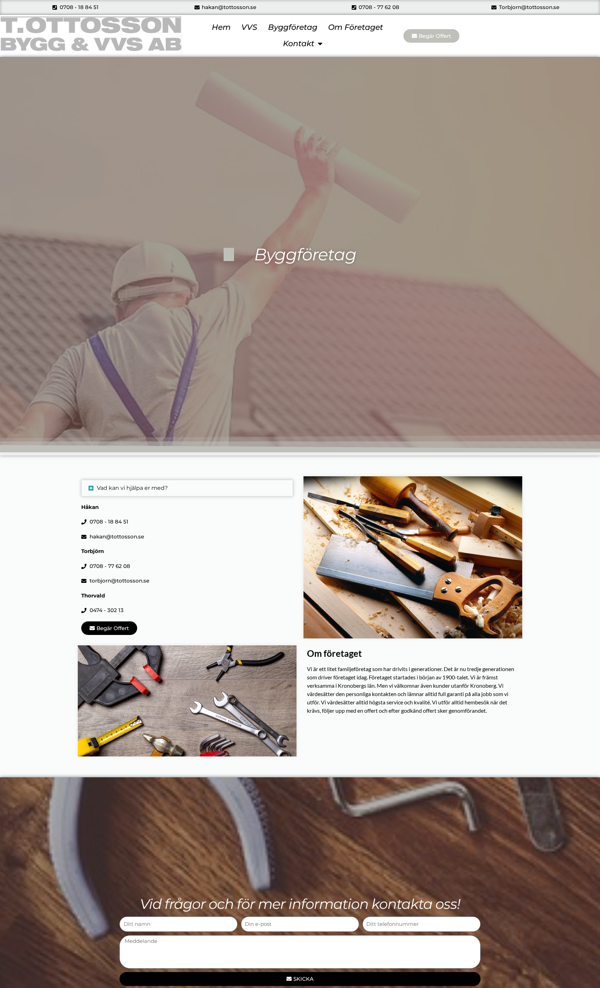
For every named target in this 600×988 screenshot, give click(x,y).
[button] (187, 488)
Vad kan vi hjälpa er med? (132, 488)
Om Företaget (355, 27)
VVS (249, 27)
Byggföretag (292, 27)
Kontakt (298, 43)
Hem (221, 27)
